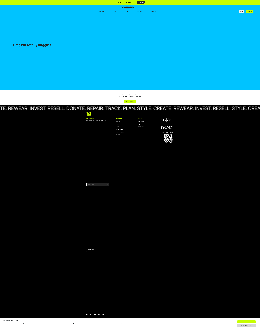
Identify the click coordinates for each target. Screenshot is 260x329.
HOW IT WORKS (141, 121)
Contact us (153, 11)
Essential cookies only (246, 325)
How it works (102, 11)
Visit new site (141, 2)
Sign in (241, 11)
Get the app (249, 11)
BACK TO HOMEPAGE (130, 101)
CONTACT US (118, 124)
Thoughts (139, 11)
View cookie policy (116, 323)
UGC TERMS (118, 134)
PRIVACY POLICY (119, 129)
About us (116, 11)
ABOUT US (118, 121)
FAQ (128, 11)
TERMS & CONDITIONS (120, 132)
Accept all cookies (246, 322)
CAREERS (117, 126)
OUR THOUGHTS (141, 126)
